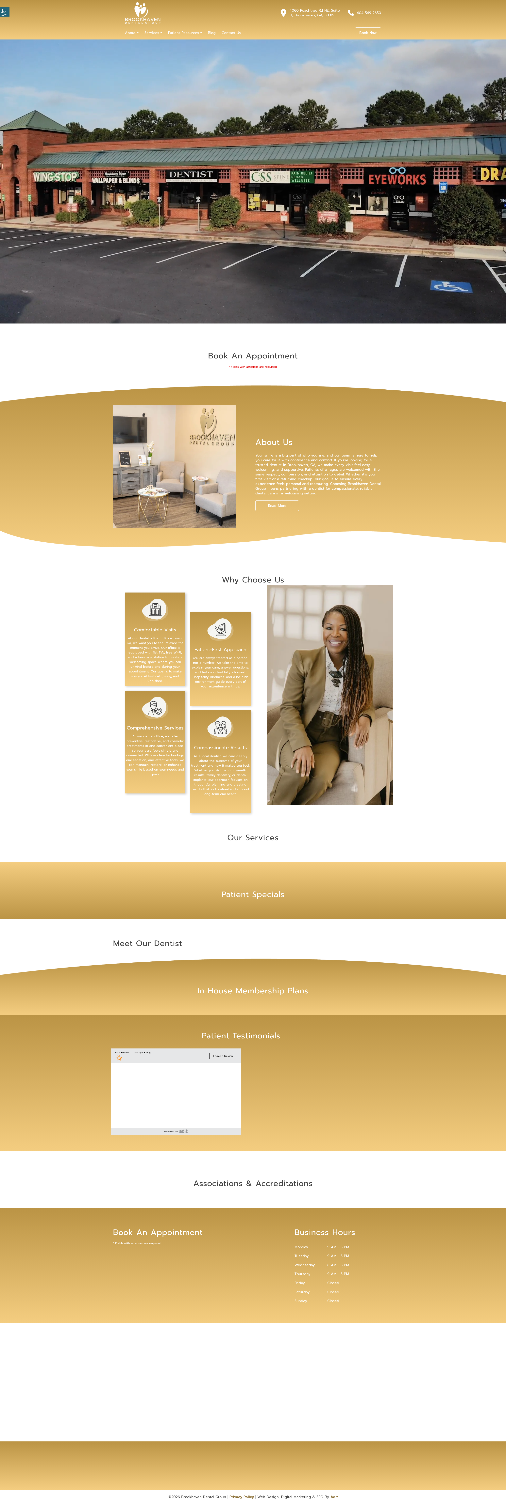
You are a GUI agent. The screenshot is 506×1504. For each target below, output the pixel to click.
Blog (212, 33)
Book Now (368, 33)
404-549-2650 (369, 12)
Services (151, 33)
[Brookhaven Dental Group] (142, 13)
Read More (277, 505)
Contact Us (231, 33)
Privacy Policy (241, 1497)
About (130, 33)
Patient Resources (183, 33)
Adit (334, 1497)
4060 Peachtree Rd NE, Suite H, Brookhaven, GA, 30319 (315, 13)
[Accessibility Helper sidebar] (4, 12)
